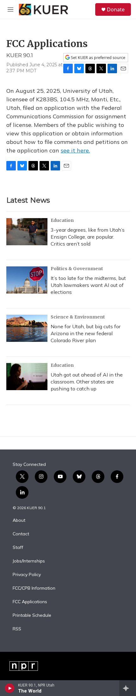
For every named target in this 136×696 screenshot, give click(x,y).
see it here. (75, 150)
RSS (17, 629)
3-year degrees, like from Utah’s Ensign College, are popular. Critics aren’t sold (88, 237)
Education (62, 220)
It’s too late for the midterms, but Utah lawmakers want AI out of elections (88, 285)
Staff (18, 547)
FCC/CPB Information (34, 588)
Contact (21, 534)
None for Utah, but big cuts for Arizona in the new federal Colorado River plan (86, 333)
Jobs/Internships (29, 561)
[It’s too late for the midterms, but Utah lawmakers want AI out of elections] (26, 280)
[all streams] (127, 688)
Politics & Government (77, 268)
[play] (10, 688)
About (19, 520)
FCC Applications (30, 601)
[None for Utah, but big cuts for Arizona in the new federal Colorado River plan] (26, 328)
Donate (116, 9)
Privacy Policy (27, 574)
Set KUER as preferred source (97, 57)
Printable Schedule (32, 615)
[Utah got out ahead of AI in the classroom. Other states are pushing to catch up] (26, 376)
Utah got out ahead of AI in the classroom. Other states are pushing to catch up (87, 382)
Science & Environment (78, 317)
